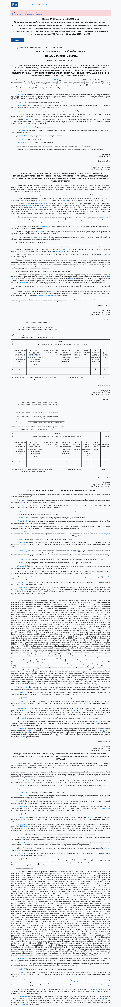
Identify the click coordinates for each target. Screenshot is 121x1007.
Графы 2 (21, 521)
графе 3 (22, 532)
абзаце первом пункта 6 (44, 295)
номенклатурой (34, 356)
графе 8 (21, 563)
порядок (21, 95)
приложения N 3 (23, 142)
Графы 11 (21, 582)
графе (23, 737)
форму (19, 102)
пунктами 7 (81, 264)
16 (28, 582)
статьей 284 (37, 207)
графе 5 (22, 542)
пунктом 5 (30, 206)
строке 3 (22, 511)
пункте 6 (64, 249)
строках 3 (23, 780)
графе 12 (23, 687)
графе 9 (23, 566)
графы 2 (106, 577)
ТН (75, 552)
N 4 (32, 142)
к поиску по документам (37, 4)
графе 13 (22, 692)
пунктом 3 (42, 232)
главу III (20, 139)
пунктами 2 (33, 80)
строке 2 (22, 505)
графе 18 (23, 721)
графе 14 (22, 698)
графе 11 (22, 587)
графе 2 (21, 526)
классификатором (18, 590)
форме (66, 195)
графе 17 (23, 718)
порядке (22, 130)
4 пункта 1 (32, 127)
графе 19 (23, 729)
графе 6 (22, 550)
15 (34, 848)
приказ (27, 119)
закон (71, 279)
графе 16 (22, 708)
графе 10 (23, 571)
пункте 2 (22, 136)
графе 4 (21, 539)
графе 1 (21, 518)
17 (34, 577)
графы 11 (29, 577)
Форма (20, 495)
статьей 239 (23, 283)
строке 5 (22, 785)
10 (12, 579)
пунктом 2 (43, 226)
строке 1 (22, 500)
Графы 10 (21, 853)
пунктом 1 (67, 84)
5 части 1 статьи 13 (48, 80)
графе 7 (21, 559)
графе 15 (22, 701)
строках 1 (22, 771)
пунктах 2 (40, 203)
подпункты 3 (22, 127)
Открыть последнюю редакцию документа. (27, 14)
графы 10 (28, 848)
